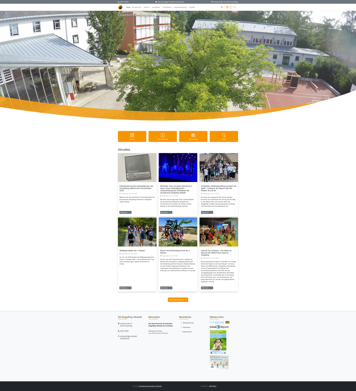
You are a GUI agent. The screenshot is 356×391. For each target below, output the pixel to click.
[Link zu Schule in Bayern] (219, 327)
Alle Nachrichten (176, 300)
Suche (224, 139)
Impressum (186, 327)
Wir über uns (136, 7)
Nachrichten (193, 139)
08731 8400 (124, 2)
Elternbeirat (167, 7)
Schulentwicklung (180, 7)
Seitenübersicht (188, 323)
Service (146, 7)
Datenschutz (187, 332)
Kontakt (192, 7)
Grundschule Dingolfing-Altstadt (150, 386)
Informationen (163, 139)
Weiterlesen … (124, 212)
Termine (132, 139)
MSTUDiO (212, 386)
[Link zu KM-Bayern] (220, 323)
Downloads (156, 7)
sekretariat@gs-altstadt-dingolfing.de (171, 2)
